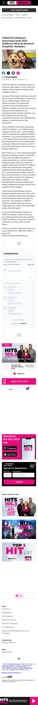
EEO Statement (7, 616)
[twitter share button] (8, 73)
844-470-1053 (19, 381)
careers (12, 669)
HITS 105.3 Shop (7, 18)
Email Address (16, 471)
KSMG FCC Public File (9, 623)
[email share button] (13, 73)
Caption (30, 66)
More (29, 18)
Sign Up (19, 482)
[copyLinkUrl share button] (18, 73)
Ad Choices (29, 668)
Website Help (6, 652)
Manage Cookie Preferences (11, 673)
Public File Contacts (9, 620)
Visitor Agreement (8, 667)
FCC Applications (8, 627)
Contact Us (6, 609)
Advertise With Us (20, 18)
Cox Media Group (13, 664)
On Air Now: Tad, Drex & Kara (19, 359)
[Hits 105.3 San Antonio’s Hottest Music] (19, 3)
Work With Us (7, 612)
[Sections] (3, 2)
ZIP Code (6, 471)
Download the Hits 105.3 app (11, 439)
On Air (18, 15)
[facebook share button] (3, 73)
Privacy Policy (22, 667)
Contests (25, 15)
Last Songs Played (7, 15)
